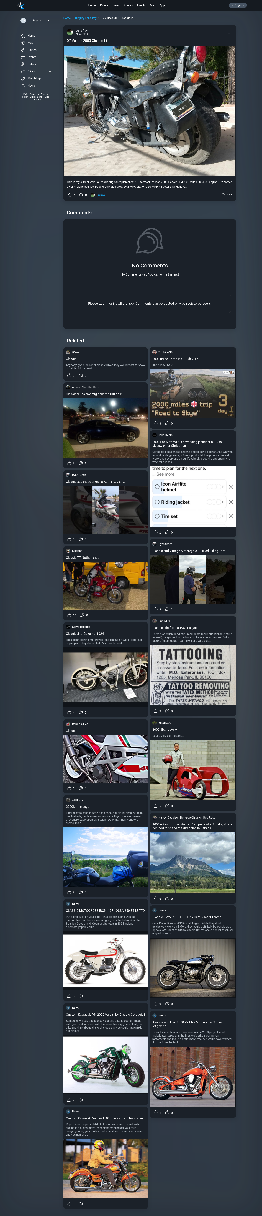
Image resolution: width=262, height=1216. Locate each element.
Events (141, 5)
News (31, 85)
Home (92, 5)
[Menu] (229, 32)
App (162, 5)
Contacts (34, 94)
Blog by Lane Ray (86, 18)
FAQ (25, 94)
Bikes (116, 5)
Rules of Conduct (39, 98)
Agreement (36, 97)
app (131, 303)
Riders (104, 5)
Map (152, 5)
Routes (128, 5)
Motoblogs (34, 78)
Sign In (239, 5)
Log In (103, 303)
